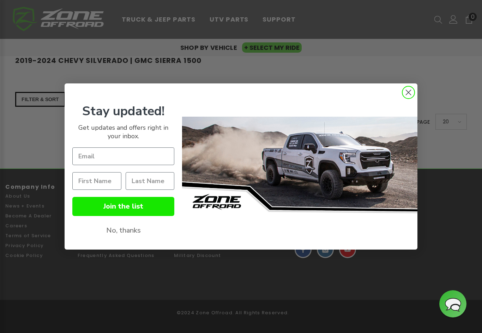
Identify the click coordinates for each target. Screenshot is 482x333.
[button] (452, 303)
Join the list (123, 206)
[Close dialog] (408, 92)
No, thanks (123, 230)
